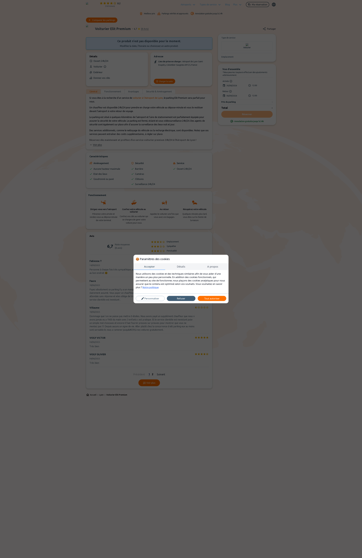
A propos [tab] (212, 266)
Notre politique (150, 287)
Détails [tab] (181, 266)
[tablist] (181, 266)
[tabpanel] (181, 280)
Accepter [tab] (149, 266)
